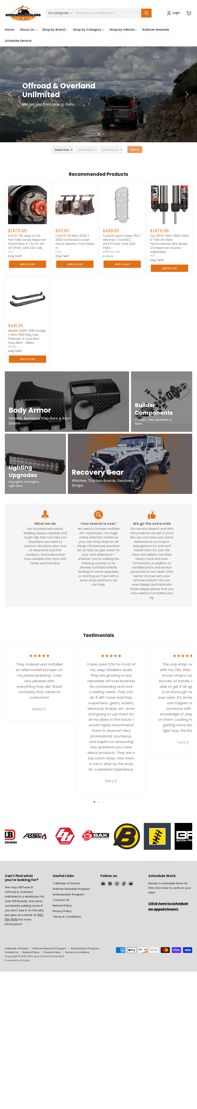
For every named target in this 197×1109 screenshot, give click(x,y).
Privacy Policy (62, 911)
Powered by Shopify (17, 960)
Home (9, 29)
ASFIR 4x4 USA (111, 251)
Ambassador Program (68, 894)
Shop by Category (87, 29)
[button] (174, 13)
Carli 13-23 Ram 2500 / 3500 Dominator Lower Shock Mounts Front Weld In (74, 242)
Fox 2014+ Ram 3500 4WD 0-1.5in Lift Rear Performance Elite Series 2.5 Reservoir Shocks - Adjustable (169, 244)
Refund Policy (62, 905)
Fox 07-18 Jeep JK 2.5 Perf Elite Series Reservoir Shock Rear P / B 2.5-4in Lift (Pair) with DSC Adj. (27, 242)
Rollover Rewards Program (71, 889)
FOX (10, 251)
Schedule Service (18, 41)
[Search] (146, 13)
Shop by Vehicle (122, 29)
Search (134, 149)
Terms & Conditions (67, 917)
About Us (27, 29)
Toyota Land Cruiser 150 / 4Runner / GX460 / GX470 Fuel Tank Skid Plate (122, 242)
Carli (58, 251)
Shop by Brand (54, 29)
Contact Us (61, 900)
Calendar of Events (66, 883)
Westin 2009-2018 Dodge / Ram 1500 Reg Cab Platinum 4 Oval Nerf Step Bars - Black (27, 336)
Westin (12, 346)
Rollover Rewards (155, 29)
